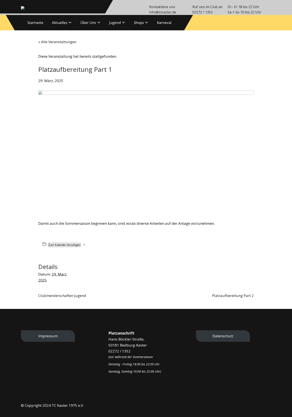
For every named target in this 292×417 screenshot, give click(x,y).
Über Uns (88, 22)
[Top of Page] (281, 407)
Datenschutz (222, 335)
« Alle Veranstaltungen (57, 41)
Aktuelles (59, 22)
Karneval (164, 22)
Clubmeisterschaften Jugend (62, 295)
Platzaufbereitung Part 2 (233, 295)
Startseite (35, 22)
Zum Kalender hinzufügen (64, 245)
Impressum (48, 335)
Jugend (115, 22)
